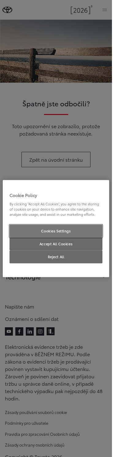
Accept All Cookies (56, 243)
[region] (56, 228)
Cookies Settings (56, 230)
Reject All (56, 256)
